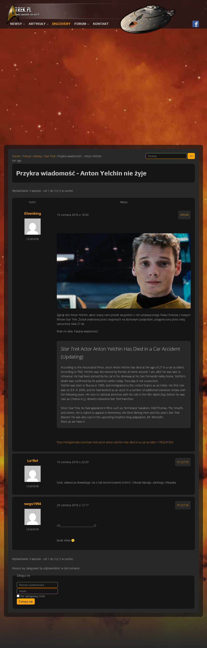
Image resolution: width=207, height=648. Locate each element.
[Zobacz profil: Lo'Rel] (32, 474)
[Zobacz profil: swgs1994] (32, 517)
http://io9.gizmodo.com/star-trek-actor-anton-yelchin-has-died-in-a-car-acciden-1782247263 (115, 442)
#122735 (183, 462)
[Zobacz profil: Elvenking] (32, 226)
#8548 (184, 215)
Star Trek (49, 156)
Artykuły (37, 24)
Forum (80, 24)
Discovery (61, 24)
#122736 (183, 505)
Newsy (16, 24)
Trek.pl (27, 156)
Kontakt (101, 24)
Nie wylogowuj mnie (32, 596)
